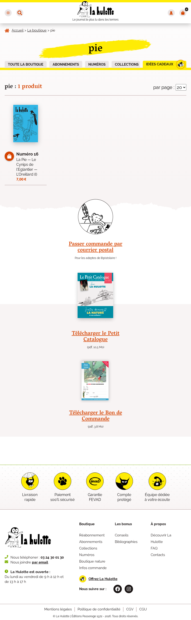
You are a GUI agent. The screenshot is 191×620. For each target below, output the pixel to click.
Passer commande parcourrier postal (95, 247)
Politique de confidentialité (99, 609)
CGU (143, 609)
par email (40, 562)
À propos (158, 524)
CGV (129, 609)
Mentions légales (58, 609)
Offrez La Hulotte (103, 579)
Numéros (97, 64)
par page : (164, 87)
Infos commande (93, 568)
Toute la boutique (25, 64)
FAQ (154, 548)
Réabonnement (92, 535)
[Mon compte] (171, 12)
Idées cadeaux (159, 64)
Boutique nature (92, 561)
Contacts (158, 555)
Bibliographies (126, 542)
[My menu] (8, 13)
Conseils (121, 535)
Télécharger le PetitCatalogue (95, 337)
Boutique (87, 524)
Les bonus (123, 524)
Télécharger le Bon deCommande (95, 416)
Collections (127, 64)
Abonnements (66, 64)
